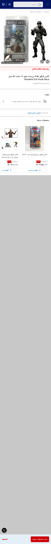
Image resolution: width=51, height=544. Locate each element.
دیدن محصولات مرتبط (40, 539)
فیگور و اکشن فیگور (35, 12)
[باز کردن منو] (47, 4)
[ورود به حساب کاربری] (10, 4)
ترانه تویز (46, 12)
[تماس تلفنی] (4, 530)
